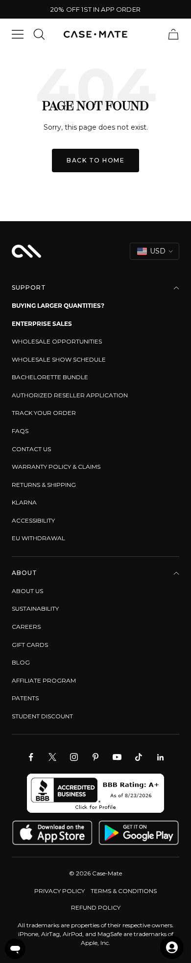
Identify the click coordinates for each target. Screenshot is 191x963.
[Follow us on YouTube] (117, 757)
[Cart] (173, 34)
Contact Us (31, 449)
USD (158, 251)
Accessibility (33, 520)
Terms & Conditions (124, 890)
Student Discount (42, 716)
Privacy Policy (59, 890)
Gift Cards (30, 644)
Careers (26, 626)
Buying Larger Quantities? (58, 305)
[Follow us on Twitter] (52, 757)
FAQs (20, 431)
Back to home (95, 160)
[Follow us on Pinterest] (95, 757)
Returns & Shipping (44, 484)
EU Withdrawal (38, 538)
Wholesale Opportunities (57, 341)
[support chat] (15, 949)
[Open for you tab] (172, 947)
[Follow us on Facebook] (31, 757)
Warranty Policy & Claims (56, 466)
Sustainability (35, 608)
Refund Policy (95, 907)
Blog (21, 662)
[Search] (39, 34)
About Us (27, 591)
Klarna (24, 502)
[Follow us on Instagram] (74, 757)
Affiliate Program (44, 680)
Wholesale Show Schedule (59, 359)
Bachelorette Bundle (50, 377)
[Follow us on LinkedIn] (160, 757)
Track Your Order (44, 412)
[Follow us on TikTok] (138, 757)
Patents (25, 698)
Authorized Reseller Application (70, 395)
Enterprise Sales (42, 323)
